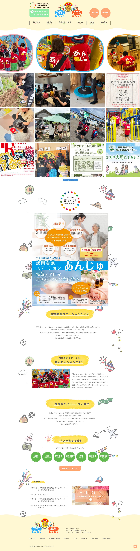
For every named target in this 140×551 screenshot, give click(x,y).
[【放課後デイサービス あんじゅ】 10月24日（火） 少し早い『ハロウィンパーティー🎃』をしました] (52, 160)
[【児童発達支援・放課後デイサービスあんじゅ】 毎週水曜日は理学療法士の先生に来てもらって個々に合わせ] (17, 125)
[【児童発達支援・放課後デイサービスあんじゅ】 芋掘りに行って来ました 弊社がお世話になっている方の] (17, 90)
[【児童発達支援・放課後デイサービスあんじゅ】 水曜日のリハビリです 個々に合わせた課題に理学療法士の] (87, 90)
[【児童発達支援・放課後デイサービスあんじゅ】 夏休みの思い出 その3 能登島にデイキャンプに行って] (52, 125)
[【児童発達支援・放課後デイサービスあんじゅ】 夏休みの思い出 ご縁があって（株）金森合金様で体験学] (52, 90)
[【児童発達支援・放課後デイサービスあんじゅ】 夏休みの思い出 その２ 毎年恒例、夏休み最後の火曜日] (87, 125)
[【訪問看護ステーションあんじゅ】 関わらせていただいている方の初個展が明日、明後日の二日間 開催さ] (17, 160)
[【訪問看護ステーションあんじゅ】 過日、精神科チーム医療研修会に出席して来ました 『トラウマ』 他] (87, 160)
